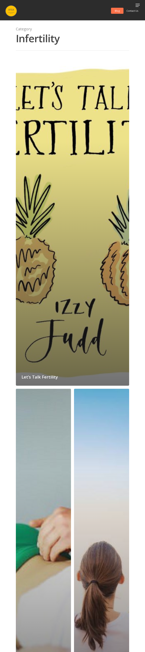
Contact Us (132, 10)
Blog (117, 10)
